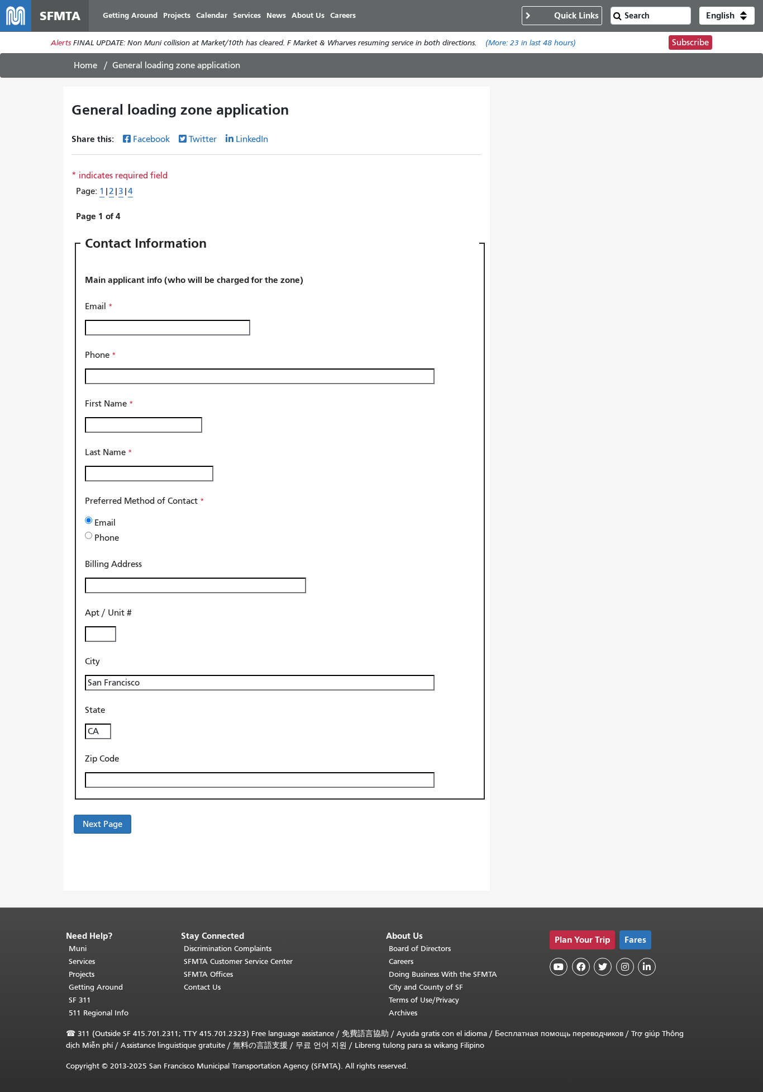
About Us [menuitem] (308, 15)
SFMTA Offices (208, 974)
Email (95, 306)
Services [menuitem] (247, 15)
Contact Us (202, 987)
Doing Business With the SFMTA (443, 974)
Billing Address (114, 564)
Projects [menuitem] (176, 15)
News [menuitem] (276, 15)
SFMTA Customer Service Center (238, 961)
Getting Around (96, 987)
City (92, 661)
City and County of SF (426, 987)
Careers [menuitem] (343, 15)
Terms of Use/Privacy (424, 1000)
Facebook (151, 139)
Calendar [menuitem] (211, 15)
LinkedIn (252, 139)
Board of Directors (420, 948)
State (95, 710)
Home (85, 65)
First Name (106, 404)
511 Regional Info (98, 1013)
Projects (81, 974)
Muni (78, 948)
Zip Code (102, 759)
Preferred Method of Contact (141, 501)
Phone (97, 355)
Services (82, 961)
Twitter (203, 139)
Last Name (105, 452)
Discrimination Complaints (227, 948)
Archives (403, 1013)
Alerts (61, 43)
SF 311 (80, 1000)
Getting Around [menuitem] (130, 15)
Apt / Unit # (108, 613)
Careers (401, 961)
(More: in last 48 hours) (530, 43)
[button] (727, 16)
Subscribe (690, 42)
